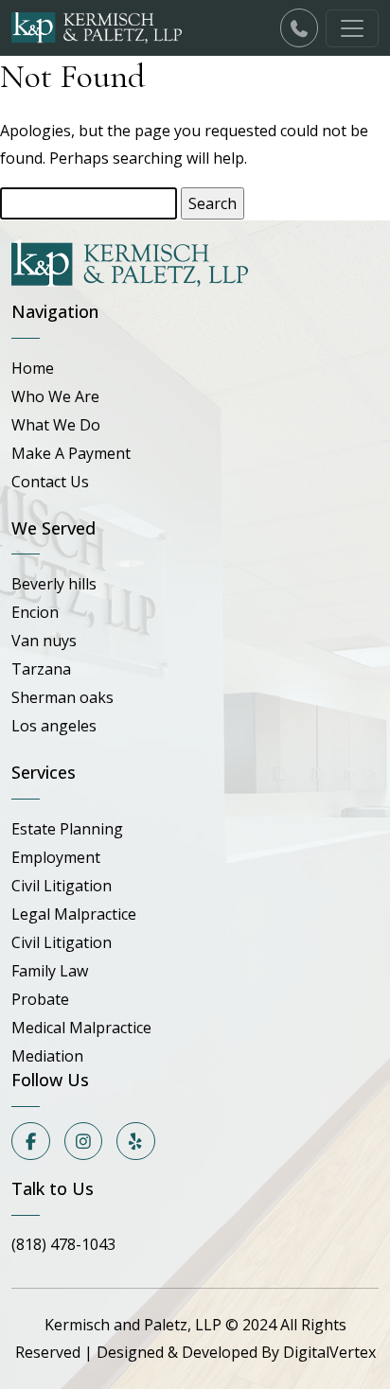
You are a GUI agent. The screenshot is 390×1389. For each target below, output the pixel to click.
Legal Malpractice (73, 914)
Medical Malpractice (81, 1027)
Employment (55, 857)
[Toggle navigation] (352, 28)
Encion (35, 612)
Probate (40, 999)
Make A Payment (71, 453)
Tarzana (41, 669)
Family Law (49, 970)
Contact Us (50, 481)
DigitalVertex (329, 1352)
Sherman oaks (62, 697)
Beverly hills (54, 583)
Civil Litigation (61, 885)
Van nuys (44, 640)
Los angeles (54, 725)
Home (32, 368)
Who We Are (55, 396)
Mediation (47, 1056)
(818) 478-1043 (63, 1244)
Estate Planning (67, 828)
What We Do (55, 424)
